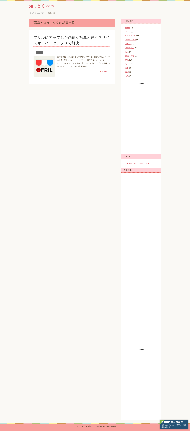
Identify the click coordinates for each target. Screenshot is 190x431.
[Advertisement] (140, 118)
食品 (127, 76)
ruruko (127, 28)
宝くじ (128, 64)
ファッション (130, 40)
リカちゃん (129, 48)
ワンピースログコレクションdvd (136, 163)
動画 (127, 60)
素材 (127, 68)
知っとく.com (41, 6)
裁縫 (127, 72)
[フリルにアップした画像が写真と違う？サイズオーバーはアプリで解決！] (44, 76)
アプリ (128, 31)
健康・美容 (129, 56)
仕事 (127, 52)
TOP (36, 13)
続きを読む (106, 71)
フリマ (39, 52)
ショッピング (130, 36)
